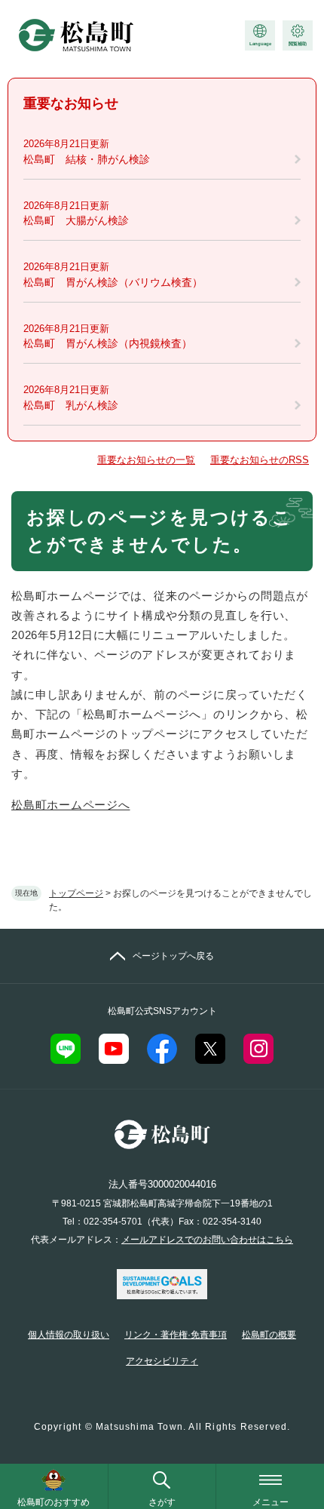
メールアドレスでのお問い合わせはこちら (207, 1239)
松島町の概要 (269, 1334)
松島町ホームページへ (70, 804)
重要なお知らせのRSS (259, 460)
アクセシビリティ (162, 1361)
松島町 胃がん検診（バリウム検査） (113, 282)
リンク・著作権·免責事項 (175, 1334)
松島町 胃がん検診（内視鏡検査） (107, 343)
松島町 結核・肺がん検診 (86, 159)
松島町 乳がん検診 (70, 405)
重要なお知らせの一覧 (146, 460)
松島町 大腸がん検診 (76, 220)
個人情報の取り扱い (68, 1334)
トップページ (76, 893)
